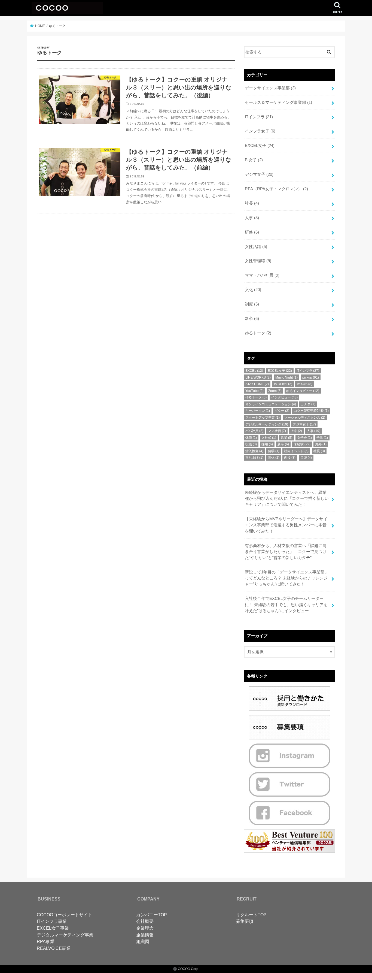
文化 (253, 290)
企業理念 (145, 928)
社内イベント (296, 451)
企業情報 (145, 934)
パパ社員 (254, 431)
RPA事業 (45, 941)
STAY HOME (257, 384)
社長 (252, 203)
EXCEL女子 (260, 145)
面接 (289, 458)
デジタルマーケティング (266, 424)
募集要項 (244, 921)
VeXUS (304, 384)
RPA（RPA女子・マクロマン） (276, 189)
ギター (282, 411)
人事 (252, 218)
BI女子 (254, 160)
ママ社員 (277, 431)
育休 (273, 458)
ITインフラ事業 (52, 921)
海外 (321, 444)
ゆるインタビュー (302, 391)
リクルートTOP (251, 914)
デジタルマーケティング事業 (65, 934)
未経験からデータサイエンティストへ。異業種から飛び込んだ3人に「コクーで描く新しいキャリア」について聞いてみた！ (287, 498)
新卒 (252, 318)
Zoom (275, 391)
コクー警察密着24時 (311, 411)
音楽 (306, 458)
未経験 (302, 444)
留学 (273, 451)
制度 (252, 304)
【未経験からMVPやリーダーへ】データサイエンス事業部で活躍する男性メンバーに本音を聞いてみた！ (286, 525)
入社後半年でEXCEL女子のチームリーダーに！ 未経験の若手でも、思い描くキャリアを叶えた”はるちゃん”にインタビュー (286, 604)
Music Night (286, 377)
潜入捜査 (254, 451)
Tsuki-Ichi (282, 384)
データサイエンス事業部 (270, 88)
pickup (310, 377)
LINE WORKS (258, 377)
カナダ (308, 404)
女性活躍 (256, 246)
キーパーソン (257, 411)
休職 (251, 438)
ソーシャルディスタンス (304, 417)
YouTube (254, 391)
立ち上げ (254, 458)
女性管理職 (258, 261)
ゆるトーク (258, 333)
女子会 (304, 438)
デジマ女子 (259, 174)
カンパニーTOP (151, 914)
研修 (252, 232)
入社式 (268, 438)
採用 (267, 444)
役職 (251, 444)
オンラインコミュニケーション (270, 404)
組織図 (142, 941)
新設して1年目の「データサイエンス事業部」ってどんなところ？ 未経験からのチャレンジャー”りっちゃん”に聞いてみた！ (287, 578)
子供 (322, 438)
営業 (286, 438)
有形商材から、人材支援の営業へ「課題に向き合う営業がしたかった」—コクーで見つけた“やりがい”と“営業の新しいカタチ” (286, 551)
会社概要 (145, 921)
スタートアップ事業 (262, 417)
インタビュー (284, 397)
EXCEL (254, 371)
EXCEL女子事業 (53, 928)
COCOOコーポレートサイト (64, 914)
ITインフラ (259, 117)
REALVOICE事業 (54, 948)
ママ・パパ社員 (262, 275)
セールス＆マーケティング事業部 (278, 102)
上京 (296, 431)
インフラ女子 (260, 131)
